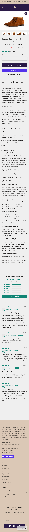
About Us (4, 465)
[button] (5, 51)
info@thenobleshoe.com (9, 208)
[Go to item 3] (14, 33)
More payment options (14, 74)
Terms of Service (6, 482)
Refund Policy (5, 476)
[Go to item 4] (19, 33)
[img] (5, 307)
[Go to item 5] (24, 33)
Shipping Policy (6, 474)
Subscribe (14, 526)
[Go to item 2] (9, 33)
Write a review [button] (14, 296)
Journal (4, 471)
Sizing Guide (5, 468)
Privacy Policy (6, 479)
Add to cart (14, 65)
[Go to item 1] (4, 33)
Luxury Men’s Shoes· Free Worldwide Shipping (12, 1)
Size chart (24, 55)
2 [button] (13, 406)
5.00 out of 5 (18, 279)
